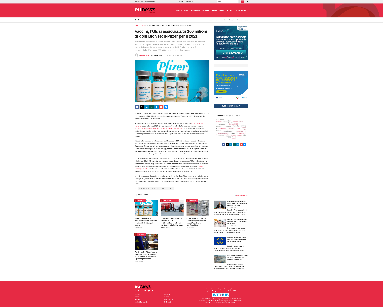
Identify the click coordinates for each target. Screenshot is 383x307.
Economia (195, 10)
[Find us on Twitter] (138, 291)
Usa (246, 20)
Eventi (137, 297)
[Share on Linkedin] (146, 107)
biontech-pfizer (144, 188)
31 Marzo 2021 (165, 230)
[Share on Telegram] (156, 107)
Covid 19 (164, 188)
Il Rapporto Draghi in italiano (227, 116)
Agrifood (230, 10)
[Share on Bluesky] (166, 107)
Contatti (166, 297)
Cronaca (205, 10)
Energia (231, 20)
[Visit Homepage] (145, 10)
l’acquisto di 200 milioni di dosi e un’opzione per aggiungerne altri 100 (158, 129)
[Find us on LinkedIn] (142, 291)
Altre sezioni (241, 10)
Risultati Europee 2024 (142, 302)
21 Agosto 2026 (231, 208)
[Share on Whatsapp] (151, 107)
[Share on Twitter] (142, 107)
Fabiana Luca (144, 55)
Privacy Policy (168, 299)
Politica (179, 10)
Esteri (186, 10)
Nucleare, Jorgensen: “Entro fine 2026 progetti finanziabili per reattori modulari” (236, 239)
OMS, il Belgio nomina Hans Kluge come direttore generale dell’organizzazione (237, 203)
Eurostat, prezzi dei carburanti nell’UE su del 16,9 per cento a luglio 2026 (237, 221)
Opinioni (137, 299)
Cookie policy (168, 302)
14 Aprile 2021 (139, 227)
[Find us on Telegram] (149, 291)
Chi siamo (167, 294)
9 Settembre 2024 (221, 141)
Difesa (214, 10)
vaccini (171, 188)
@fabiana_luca (157, 55)
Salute (221, 10)
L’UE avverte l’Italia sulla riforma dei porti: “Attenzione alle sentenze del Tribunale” (237, 257)
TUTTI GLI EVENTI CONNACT (231, 106)
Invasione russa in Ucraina (217, 20)
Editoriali (137, 294)
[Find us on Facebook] (135, 291)
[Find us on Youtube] (145, 291)
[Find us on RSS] (152, 291)
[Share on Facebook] (137, 107)
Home (136, 25)
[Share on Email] (161, 107)
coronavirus (155, 188)
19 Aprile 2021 (170, 55)
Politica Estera (171, 201)
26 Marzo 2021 (191, 227)
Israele (239, 20)
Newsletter (138, 20)
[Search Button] (237, 1)
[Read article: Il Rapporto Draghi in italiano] (231, 128)
